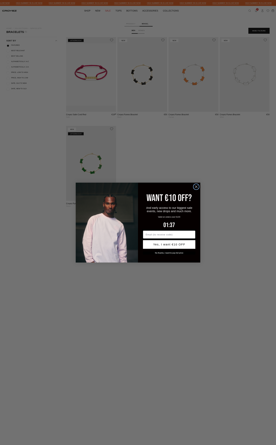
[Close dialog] (196, 187)
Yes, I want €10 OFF (169, 244)
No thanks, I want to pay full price (169, 253)
